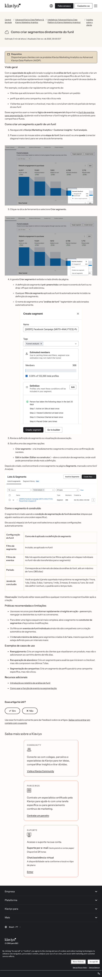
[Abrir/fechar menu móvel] (95, 6)
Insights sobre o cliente (89, 22)
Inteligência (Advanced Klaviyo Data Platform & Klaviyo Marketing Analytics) (64, 21)
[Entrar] (51, 5)
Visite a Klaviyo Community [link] (40, 771)
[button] (51, 175)
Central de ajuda (8, 21)
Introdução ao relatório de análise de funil (30, 683)
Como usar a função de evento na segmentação (33, 688)
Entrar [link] (30, 871)
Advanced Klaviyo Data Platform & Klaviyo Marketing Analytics (29, 21)
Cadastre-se (83, 6)
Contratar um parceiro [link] (38, 815)
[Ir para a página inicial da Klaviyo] (13, 6)
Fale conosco (64, 6)
